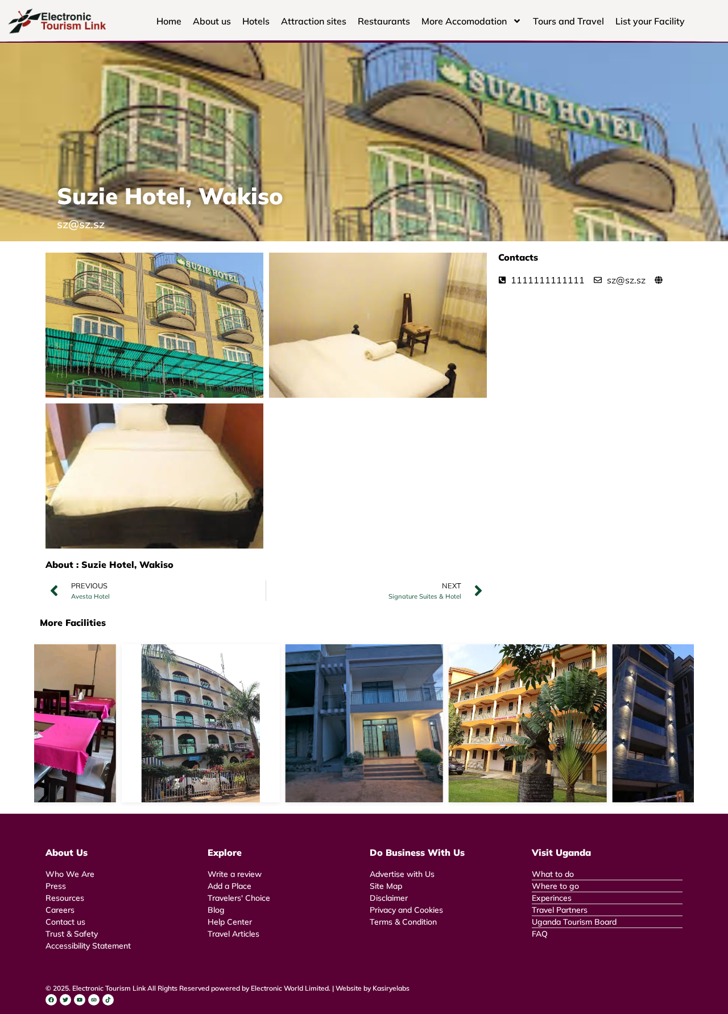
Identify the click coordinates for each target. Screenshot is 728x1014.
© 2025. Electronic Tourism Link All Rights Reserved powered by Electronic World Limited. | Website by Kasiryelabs (228, 988)
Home (168, 21)
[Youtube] (79, 999)
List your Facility (650, 21)
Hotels (256, 21)
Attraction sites (313, 21)
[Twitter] (65, 999)
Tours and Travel (568, 21)
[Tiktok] (108, 999)
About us (212, 21)
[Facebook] (51, 999)
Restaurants (384, 21)
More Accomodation (464, 21)
